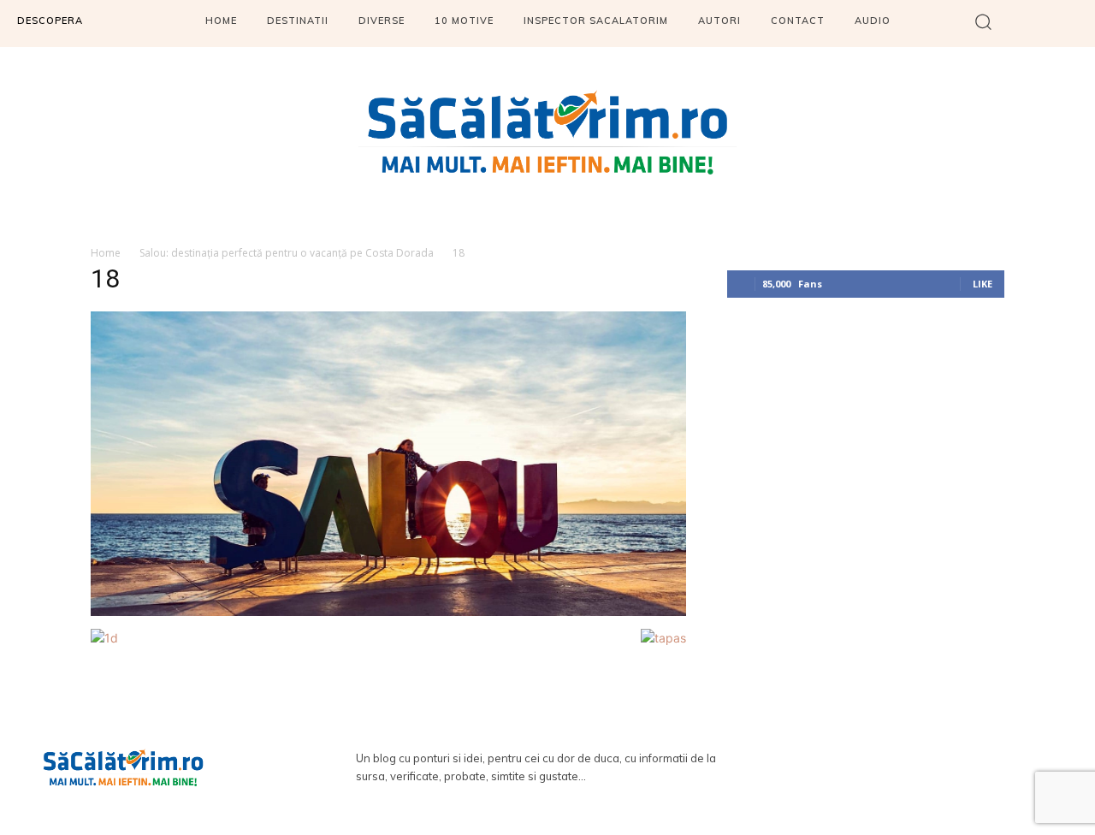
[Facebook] (883, 767)
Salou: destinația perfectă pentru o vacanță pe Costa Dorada (286, 253)
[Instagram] (933, 767)
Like (982, 283)
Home (106, 253)
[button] (983, 21)
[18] (388, 611)
